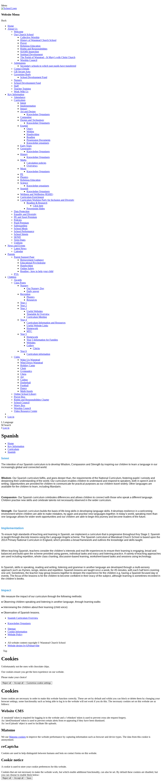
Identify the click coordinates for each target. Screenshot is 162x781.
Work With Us (21, 91)
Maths (23, 160)
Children (12, 277)
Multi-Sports (26, 391)
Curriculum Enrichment (32, 197)
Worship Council (28, 60)
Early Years (26, 145)
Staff (16, 85)
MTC (29, 331)
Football (24, 385)
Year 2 (23, 305)
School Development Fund (33, 77)
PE (21, 174)
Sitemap (12, 628)
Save (29, 778)
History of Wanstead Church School (38, 40)
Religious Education (30, 46)
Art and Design (28, 111)
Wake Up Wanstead (30, 359)
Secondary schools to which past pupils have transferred (48, 66)
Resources (32, 299)
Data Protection (21, 211)
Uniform (18, 242)
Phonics (24, 177)
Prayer (23, 43)
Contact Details (21, 68)
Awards (18, 280)
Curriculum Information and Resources (46, 322)
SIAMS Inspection (29, 51)
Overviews (32, 165)
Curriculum (19, 100)
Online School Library (25, 394)
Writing (30, 131)
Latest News (20, 248)
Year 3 (23, 308)
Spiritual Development (31, 54)
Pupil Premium (21, 222)
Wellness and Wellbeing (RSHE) (36, 194)
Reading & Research (37, 202)
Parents (11, 254)
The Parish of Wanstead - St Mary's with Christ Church (47, 57)
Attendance (19, 97)
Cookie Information (17, 631)
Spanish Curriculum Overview (23, 618)
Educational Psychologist (32, 262)
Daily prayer (33, 291)
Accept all (18, 683)
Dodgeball (25, 382)
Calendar (18, 251)
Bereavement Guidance (32, 260)
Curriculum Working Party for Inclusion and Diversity (47, 200)
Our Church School (24, 34)
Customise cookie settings (39, 683)
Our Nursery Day (35, 288)
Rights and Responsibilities (33, 48)
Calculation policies (36, 163)
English (24, 125)
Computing (25, 117)
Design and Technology (32, 120)
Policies (18, 220)
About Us (12, 28)
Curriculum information (38, 354)
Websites (31, 342)
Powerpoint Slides (36, 208)
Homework (32, 328)
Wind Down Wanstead (31, 362)
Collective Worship (29, 37)
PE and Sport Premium (25, 217)
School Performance (24, 231)
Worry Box (19, 405)
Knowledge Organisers (38, 114)
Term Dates (19, 240)
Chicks (36, 348)
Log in (11, 416)
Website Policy (15, 634)
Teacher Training (22, 88)
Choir (23, 368)
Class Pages (20, 282)
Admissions (20, 63)
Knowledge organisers (38, 143)
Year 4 (23, 319)
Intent (23, 103)
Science (24, 182)
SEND (17, 237)
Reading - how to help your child (36, 271)
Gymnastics (26, 371)
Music (23, 168)
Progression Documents (38, 140)
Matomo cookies (17, 737)
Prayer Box (19, 396)
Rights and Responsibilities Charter (31, 399)
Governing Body (22, 74)
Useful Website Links (37, 325)
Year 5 (23, 334)
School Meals (21, 228)
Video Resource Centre (25, 411)
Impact (23, 108)
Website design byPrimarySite (23, 645)
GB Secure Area (22, 71)
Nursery (18, 80)
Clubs (17, 357)
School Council (21, 402)
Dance (23, 388)
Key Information (16, 94)
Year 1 (23, 302)
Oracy (30, 128)
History (24, 154)
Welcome (18, 31)
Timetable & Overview (38, 314)
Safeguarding (20, 225)
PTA (16, 274)
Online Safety (27, 268)
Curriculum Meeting (37, 317)
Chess (23, 374)
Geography (25, 148)
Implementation (28, 105)
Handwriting (33, 134)
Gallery (30, 345)
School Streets (21, 234)
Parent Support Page (24, 257)
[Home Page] (9, 8)
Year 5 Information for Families (42, 339)
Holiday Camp (27, 365)
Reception (25, 294)
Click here (38, 205)
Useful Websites (35, 311)
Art (22, 377)
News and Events (16, 245)
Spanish (24, 188)
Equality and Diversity (25, 214)
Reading (31, 137)
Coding (24, 379)
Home (11, 26)
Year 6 (23, 351)
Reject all (7, 683)
